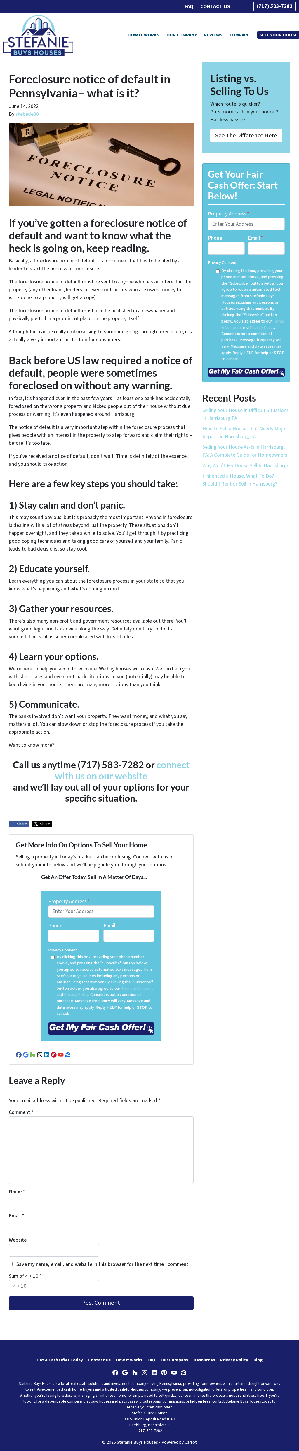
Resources (204, 1360)
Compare (240, 35)
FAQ (189, 6)
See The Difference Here (246, 135)
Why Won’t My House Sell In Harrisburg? (245, 465)
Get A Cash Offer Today (59, 1360)
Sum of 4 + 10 (25, 1276)
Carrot (191, 1442)
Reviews (213, 35)
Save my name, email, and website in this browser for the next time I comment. (103, 1264)
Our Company (181, 35)
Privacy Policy (76, 994)
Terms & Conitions (137, 988)
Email (110, 925)
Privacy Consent (62, 950)
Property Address (69, 901)
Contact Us (215, 6)
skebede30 (27, 114)
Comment (21, 1112)
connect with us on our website (122, 770)
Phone (55, 925)
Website (18, 1240)
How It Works (143, 35)
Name (17, 1191)
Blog (258, 1360)
